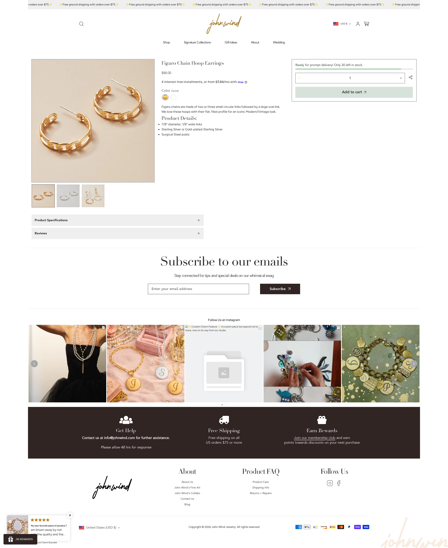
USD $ (343, 23)
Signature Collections (197, 42)
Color (170, 90)
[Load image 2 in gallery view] (68, 195)
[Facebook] (339, 483)
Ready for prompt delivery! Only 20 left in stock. (329, 65)
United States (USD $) (101, 527)
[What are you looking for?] (81, 23)
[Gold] (165, 97)
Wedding (279, 42)
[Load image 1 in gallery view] (43, 195)
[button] (166, 42)
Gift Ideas (231, 42)
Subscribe (278, 289)
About (255, 42)
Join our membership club (314, 437)
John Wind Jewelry (224, 527)
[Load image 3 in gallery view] (93, 195)
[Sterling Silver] (173, 97)
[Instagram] (330, 483)
